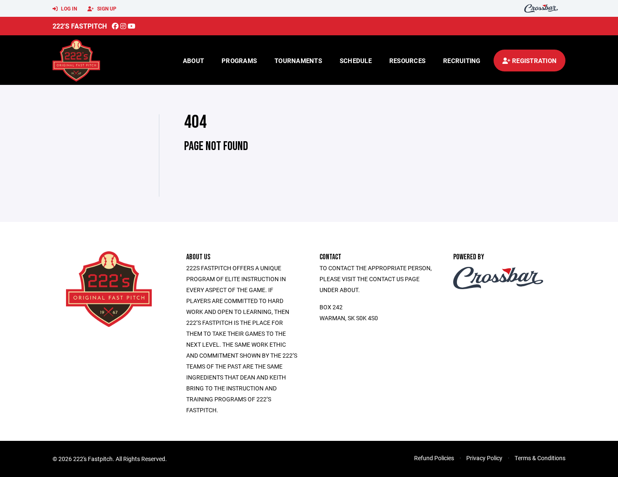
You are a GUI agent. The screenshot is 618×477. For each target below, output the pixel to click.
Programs (239, 60)
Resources (407, 60)
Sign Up (106, 8)
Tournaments (298, 60)
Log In (68, 8)
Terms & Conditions (540, 458)
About (193, 60)
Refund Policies (434, 458)
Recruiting (462, 60)
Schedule (356, 60)
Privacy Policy (484, 458)
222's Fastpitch (80, 25)
